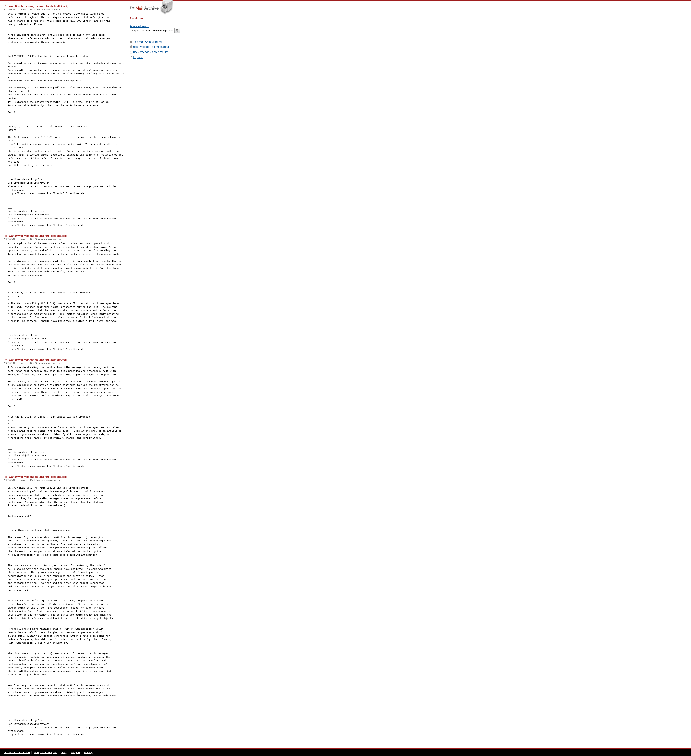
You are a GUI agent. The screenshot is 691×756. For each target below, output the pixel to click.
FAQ (63, 752)
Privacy (88, 752)
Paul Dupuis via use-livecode (45, 9)
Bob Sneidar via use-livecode (45, 239)
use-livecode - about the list (150, 52)
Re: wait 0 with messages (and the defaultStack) (36, 6)
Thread (22, 9)
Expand (138, 57)
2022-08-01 (9, 9)
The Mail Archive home (147, 41)
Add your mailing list (45, 752)
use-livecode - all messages (151, 46)
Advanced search (139, 26)
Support (75, 752)
